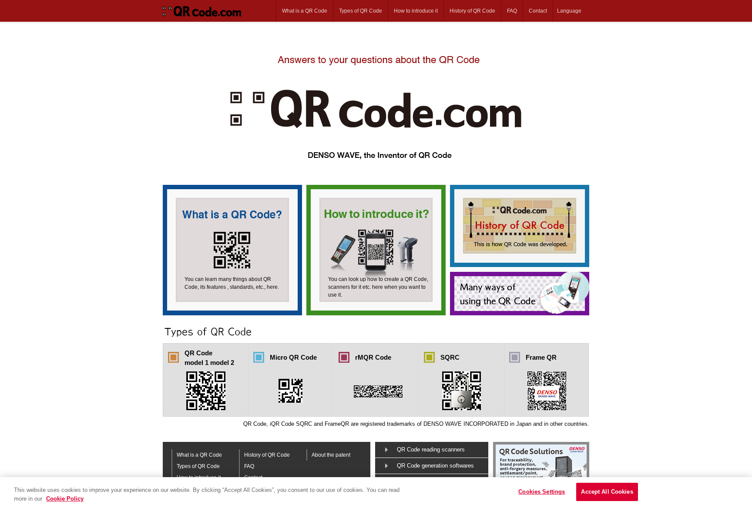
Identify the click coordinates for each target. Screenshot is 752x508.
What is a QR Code (304, 11)
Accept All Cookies (607, 491)
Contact (538, 11)
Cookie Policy (65, 498)
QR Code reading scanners (431, 449)
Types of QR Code (360, 11)
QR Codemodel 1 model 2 (209, 358)
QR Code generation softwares (435, 465)
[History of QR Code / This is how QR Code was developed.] (519, 228)
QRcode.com (205, 11)
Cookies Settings (541, 491)
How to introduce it (416, 11)
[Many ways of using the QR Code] (519, 293)
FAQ (512, 11)
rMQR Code (373, 357)
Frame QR (541, 357)
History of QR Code (472, 11)
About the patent (331, 455)
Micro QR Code (293, 357)
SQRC (450, 357)
